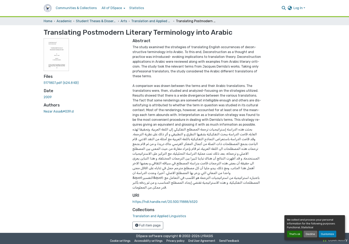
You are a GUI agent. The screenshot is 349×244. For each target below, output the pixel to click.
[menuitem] (113, 8)
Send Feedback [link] (229, 241)
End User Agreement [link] (201, 241)
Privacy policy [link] (175, 241)
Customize (327, 234)
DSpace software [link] (149, 236)
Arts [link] (124, 21)
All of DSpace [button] (112, 8)
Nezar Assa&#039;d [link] (59, 111)
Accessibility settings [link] (148, 241)
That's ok (294, 234)
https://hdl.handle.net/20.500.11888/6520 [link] (165, 202)
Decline (310, 234)
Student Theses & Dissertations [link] (96, 21)
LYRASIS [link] (207, 236)
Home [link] (48, 21)
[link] (86, 82)
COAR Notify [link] (337, 240)
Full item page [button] (149, 225)
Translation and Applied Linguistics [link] (151, 21)
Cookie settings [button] (120, 241)
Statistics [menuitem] (136, 8)
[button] (48, 8)
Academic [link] (64, 21)
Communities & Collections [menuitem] (76, 8)
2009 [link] (48, 97)
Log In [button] (298, 8)
